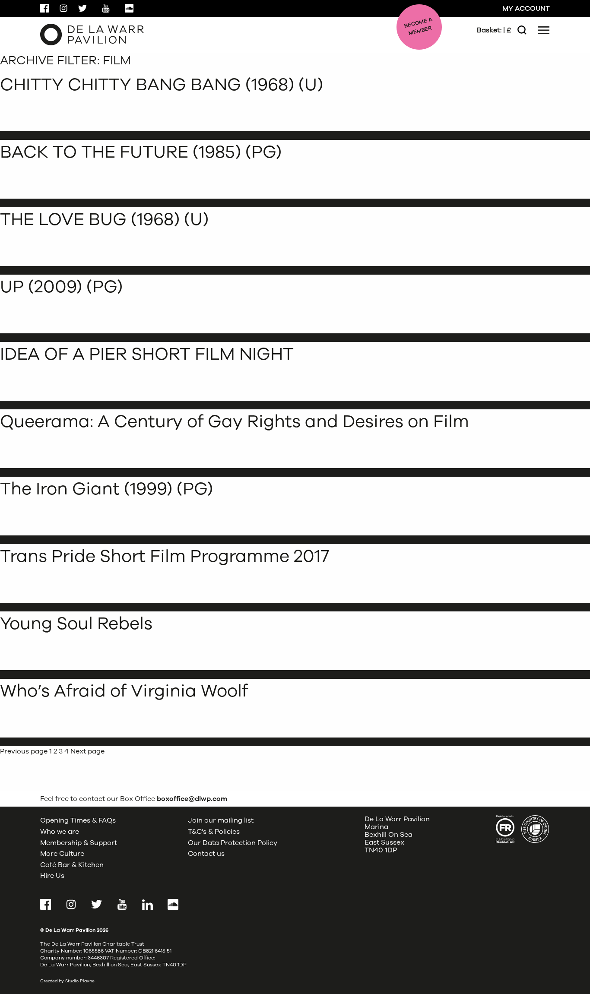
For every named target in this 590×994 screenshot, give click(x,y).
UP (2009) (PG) (61, 286)
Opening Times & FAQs (78, 820)
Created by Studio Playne (67, 981)
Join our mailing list (221, 820)
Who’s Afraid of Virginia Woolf (124, 691)
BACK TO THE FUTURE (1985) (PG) (141, 152)
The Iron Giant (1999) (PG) (106, 488)
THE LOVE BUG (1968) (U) (104, 219)
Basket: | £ (494, 30)
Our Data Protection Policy (232, 843)
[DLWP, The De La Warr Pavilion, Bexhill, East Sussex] (92, 34)
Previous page (24, 751)
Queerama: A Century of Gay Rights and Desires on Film (234, 421)
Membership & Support (78, 843)
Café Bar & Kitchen (72, 865)
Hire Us (52, 875)
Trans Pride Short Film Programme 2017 (164, 556)
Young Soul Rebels (76, 623)
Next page (87, 751)
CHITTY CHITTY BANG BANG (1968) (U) (161, 84)
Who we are (59, 831)
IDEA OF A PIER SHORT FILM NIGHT (147, 354)
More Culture (62, 853)
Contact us (206, 853)
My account (526, 8)
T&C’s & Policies (214, 831)
